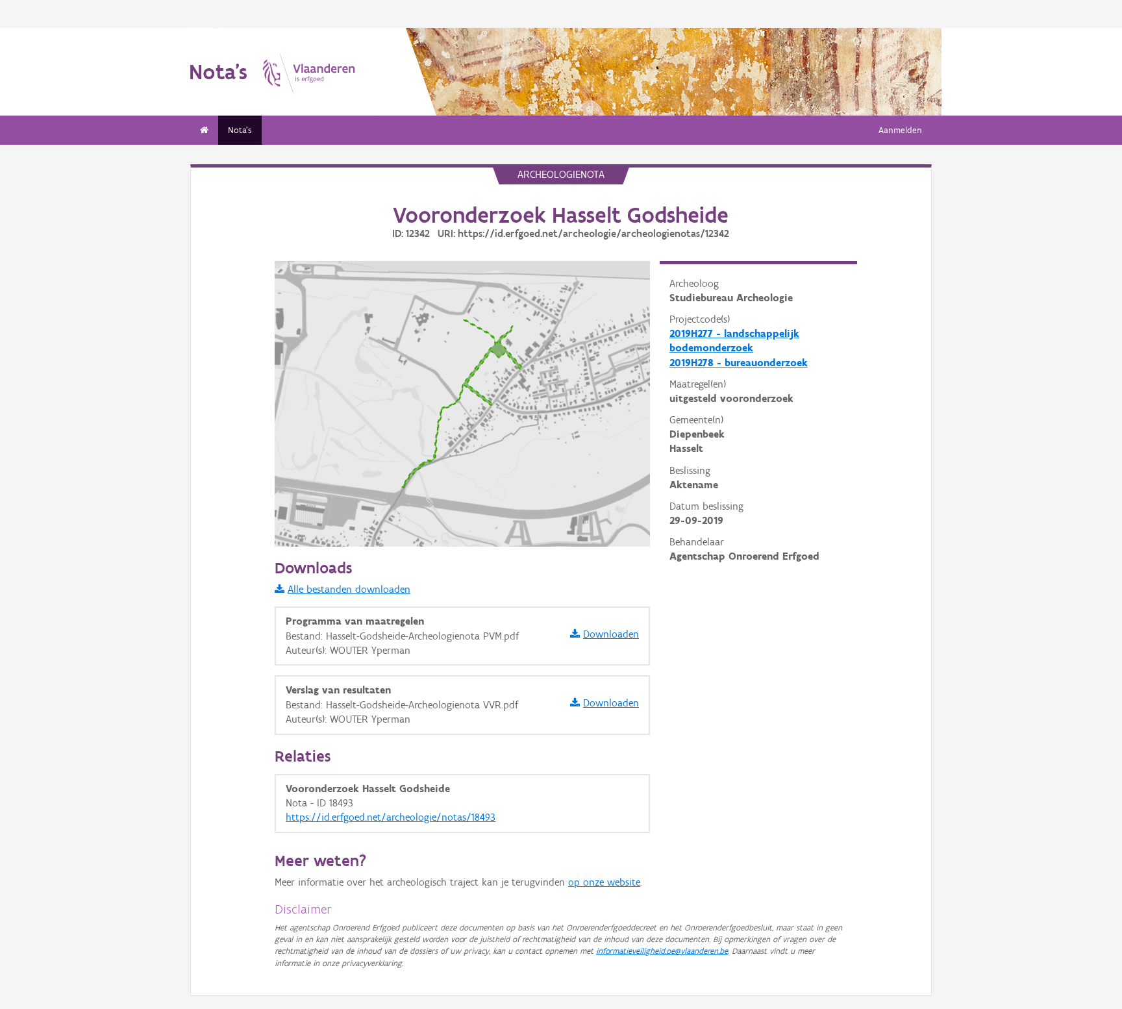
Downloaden (611, 634)
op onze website (604, 882)
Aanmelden (900, 130)
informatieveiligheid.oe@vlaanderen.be (662, 951)
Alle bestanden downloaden (349, 589)
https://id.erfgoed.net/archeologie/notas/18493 (390, 817)
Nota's (240, 130)
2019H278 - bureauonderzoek (738, 362)
